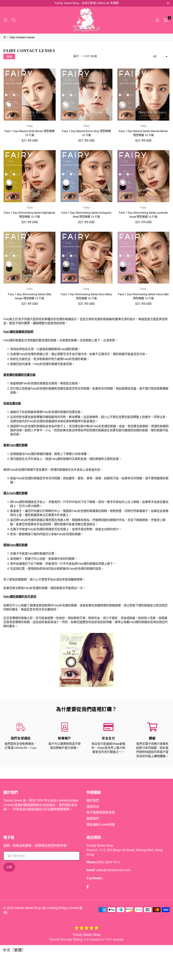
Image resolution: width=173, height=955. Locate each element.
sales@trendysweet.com (113, 870)
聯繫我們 (92, 818)
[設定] (157, 20)
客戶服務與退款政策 (100, 812)
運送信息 (92, 806)
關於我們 (92, 800)
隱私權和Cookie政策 (100, 824)
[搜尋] (13, 20)
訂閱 (9, 867)
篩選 (9, 56)
